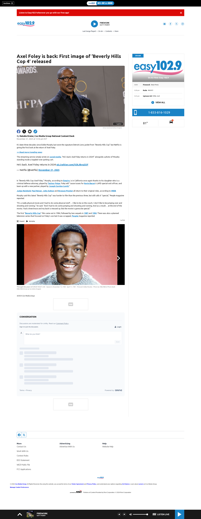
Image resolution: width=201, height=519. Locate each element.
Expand (22, 221)
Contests (108, 31)
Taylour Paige (54, 183)
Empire (66, 181)
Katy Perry (105, 25)
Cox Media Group (20, 484)
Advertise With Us (67, 447)
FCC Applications (24, 469)
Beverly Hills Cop (33, 213)
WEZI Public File (23, 465)
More (116, 31)
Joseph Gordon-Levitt (59, 186)
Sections (6, 3)
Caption (118, 124)
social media (55, 157)
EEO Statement (23, 460)
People (75, 216)
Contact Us (21, 447)
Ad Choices (126, 484)
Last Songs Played (89, 31)
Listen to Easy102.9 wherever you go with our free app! (44, 13)
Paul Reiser (37, 191)
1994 (94, 213)
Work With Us (22, 451)
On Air (100, 31)
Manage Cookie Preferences (19, 487)
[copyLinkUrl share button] (35, 131)
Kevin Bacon (89, 183)
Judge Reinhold (24, 191)
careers (141, 484)
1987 (86, 213)
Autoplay (32, 221)
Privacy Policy (91, 484)
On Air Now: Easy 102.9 (158, 78)
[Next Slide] (118, 258)
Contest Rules (22, 456)
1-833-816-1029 (159, 112)
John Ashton (48, 191)
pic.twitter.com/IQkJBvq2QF (72, 164)
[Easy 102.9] (100, 3)
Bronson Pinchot (65, 191)
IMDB (113, 191)
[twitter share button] (24, 131)
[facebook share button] (18, 131)
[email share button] (30, 131)
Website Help (107, 447)
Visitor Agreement (78, 484)
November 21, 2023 (48, 170)
